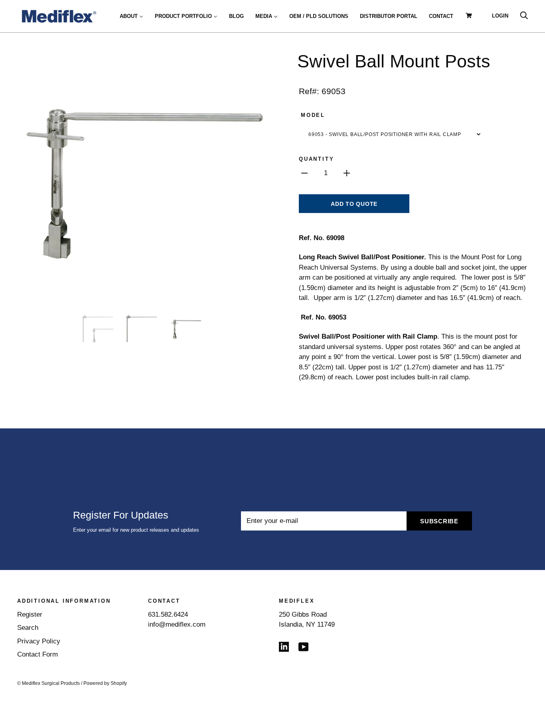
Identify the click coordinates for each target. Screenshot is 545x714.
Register (29, 614)
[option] (141, 176)
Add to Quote (354, 204)
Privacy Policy (38, 641)
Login (500, 16)
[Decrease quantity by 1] (304, 173)
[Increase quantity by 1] (346, 173)
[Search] (524, 16)
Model (313, 115)
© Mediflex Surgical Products (48, 683)
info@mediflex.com (176, 624)
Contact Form (37, 654)
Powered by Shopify (105, 683)
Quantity (316, 159)
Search (27, 627)
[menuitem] (131, 16)
